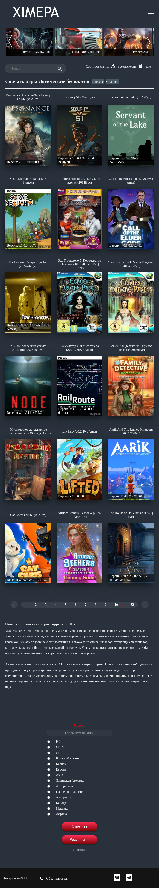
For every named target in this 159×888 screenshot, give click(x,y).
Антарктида (64, 786)
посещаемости (127, 66)
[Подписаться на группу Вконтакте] (117, 878)
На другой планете (69, 791)
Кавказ (61, 764)
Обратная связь (56, 878)
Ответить (79, 826)
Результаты (79, 839)
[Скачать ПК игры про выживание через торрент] (29, 42)
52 (132, 604)
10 (116, 604)
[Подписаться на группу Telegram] (129, 878)
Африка (61, 814)
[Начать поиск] (60, 69)
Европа (61, 769)
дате (148, 66)
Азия (59, 775)
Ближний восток (68, 758)
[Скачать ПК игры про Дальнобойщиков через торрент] (78, 42)
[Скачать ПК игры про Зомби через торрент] (128, 42)
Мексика (62, 808)
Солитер (112, 81)
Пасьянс (98, 81)
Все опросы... (80, 849)
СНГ (59, 752)
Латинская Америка (70, 780)
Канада (61, 803)
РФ (58, 741)
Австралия (63, 797)
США (60, 747)
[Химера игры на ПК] (35, 11)
